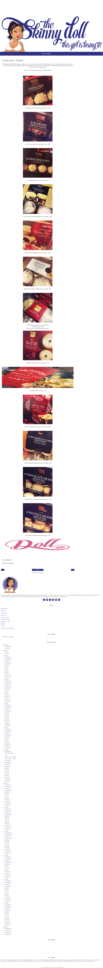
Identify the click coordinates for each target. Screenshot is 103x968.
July (6, 666)
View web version (38, 572)
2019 (5, 703)
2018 (5, 727)
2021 (5, 655)
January (6, 677)
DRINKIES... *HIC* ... (7, 621)
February (7, 648)
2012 (5, 879)
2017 (5, 750)
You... (6, 755)
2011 (5, 903)
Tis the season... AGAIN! (10, 758)
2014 (5, 831)
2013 (5, 855)
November (7, 659)
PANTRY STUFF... (5, 617)
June (6, 651)
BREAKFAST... (5, 608)
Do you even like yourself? (10, 756)
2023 (5, 644)
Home (37, 569)
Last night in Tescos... (9, 753)
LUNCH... (3, 610)
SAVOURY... (4, 615)
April (6, 653)
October (7, 661)
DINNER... (3, 624)
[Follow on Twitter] (47, 599)
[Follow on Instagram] (56, 599)
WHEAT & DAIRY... (6, 619)
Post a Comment (8, 563)
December (7, 657)
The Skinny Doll (47, 967)
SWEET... (3, 626)
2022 (5, 650)
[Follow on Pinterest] (53, 599)
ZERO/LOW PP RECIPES (7, 628)
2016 (5, 783)
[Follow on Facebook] (44, 599)
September (7, 646)
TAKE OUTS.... (5, 613)
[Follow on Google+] (50, 599)
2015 (5, 807)
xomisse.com (60, 967)
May (6, 670)
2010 (5, 927)
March (6, 674)
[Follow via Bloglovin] (59, 599)
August (6, 664)
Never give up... (8, 760)
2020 (5, 679)
